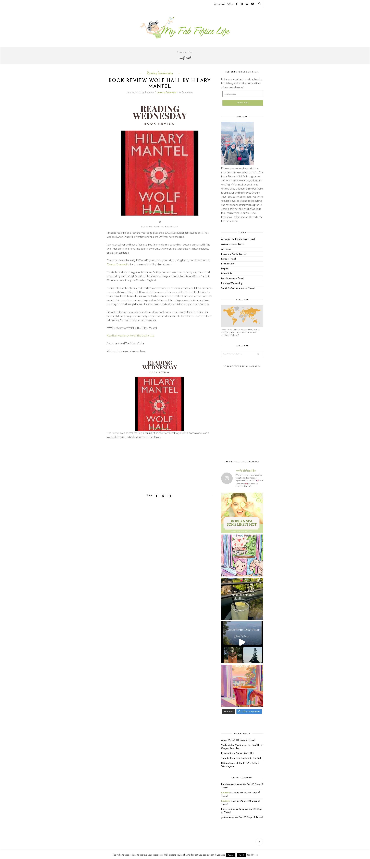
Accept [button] (231, 855)
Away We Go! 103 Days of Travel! (238, 740)
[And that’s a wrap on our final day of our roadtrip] (242, 599)
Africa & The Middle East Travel (238, 239)
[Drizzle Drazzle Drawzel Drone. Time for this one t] (242, 555)
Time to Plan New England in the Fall (241, 758)
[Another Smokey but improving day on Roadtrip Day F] (242, 642)
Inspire (224, 269)
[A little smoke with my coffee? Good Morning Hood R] (242, 686)
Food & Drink (228, 264)
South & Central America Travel (238, 288)
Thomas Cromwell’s (118, 264)
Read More (252, 855)
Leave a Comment (166, 92)
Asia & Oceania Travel (232, 244)
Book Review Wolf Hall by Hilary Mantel (160, 83)
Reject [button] (241, 855)
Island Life (226, 274)
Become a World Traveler (234, 254)
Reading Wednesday (160, 73)
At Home (226, 249)
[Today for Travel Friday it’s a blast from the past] (242, 512)
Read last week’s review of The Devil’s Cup (130, 335)
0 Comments (186, 92)
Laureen (149, 92)
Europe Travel (228, 259)
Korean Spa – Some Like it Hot (237, 753)
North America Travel (232, 278)
